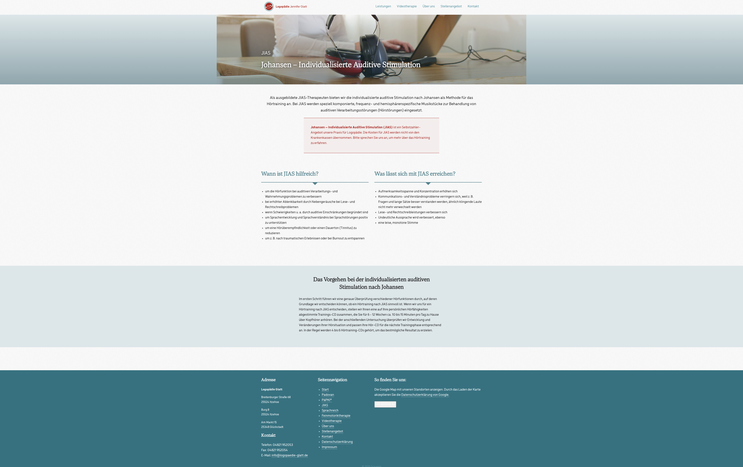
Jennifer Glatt (291, 6)
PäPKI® (327, 400)
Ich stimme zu (385, 404)
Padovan (328, 395)
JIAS (325, 405)
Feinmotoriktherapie (336, 416)
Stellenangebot (451, 6)
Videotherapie (407, 6)
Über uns (429, 6)
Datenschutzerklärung (337, 442)
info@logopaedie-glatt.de (290, 455)
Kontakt (473, 6)
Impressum (329, 447)
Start (325, 390)
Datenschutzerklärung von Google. (425, 395)
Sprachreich (330, 410)
